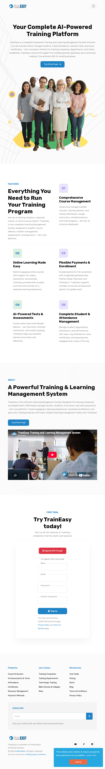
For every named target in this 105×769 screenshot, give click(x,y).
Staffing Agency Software (36, 754)
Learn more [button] (91, 755)
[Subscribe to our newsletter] (89, 716)
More (41, 691)
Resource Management (18, 691)
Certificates (13, 687)
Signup (54, 611)
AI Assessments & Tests (19, 678)
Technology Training (48, 682)
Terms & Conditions (78, 691)
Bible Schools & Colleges (49, 687)
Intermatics (20, 751)
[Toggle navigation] (93, 6)
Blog (71, 687)
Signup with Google (53, 551)
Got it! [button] (78, 762)
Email (43, 574)
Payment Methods (16, 695)
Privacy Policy (44, 625)
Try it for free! (51, 64)
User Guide (74, 674)
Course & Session (15, 674)
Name (43, 563)
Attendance (13, 682)
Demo (72, 682)
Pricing (72, 678)
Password (45, 585)
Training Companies (47, 674)
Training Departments (48, 678)
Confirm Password (49, 596)
